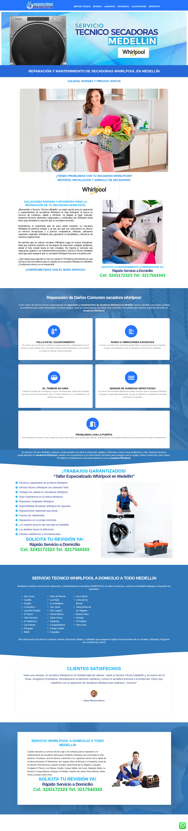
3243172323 (120, 275)
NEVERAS (97, 6)
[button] (17, 689)
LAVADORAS (109, 6)
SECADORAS (123, 6)
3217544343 (153, 275)
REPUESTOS (154, 6)
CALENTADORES (138, 6)
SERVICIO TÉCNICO (82, 6)
